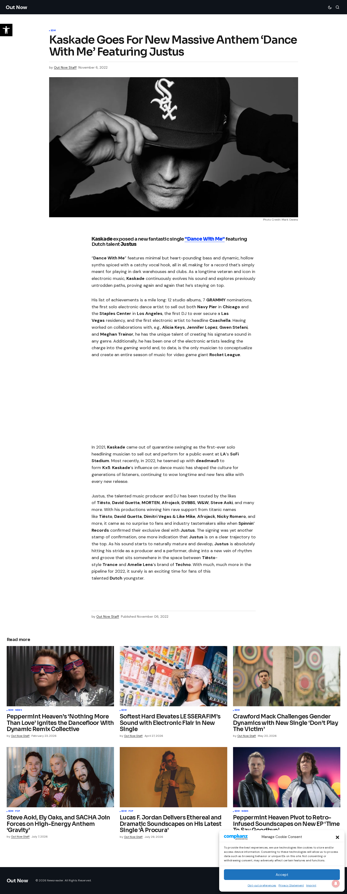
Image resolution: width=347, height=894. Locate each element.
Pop (17, 811)
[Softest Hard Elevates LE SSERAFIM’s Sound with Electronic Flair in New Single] (173, 676)
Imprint (311, 885)
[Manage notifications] (336, 883)
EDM (53, 31)
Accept (282, 874)
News (18, 710)
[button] (337, 836)
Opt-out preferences (262, 885)
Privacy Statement (291, 885)
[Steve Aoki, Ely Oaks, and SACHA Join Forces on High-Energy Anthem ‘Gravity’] (60, 777)
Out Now (16, 7)
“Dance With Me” (205, 239)
